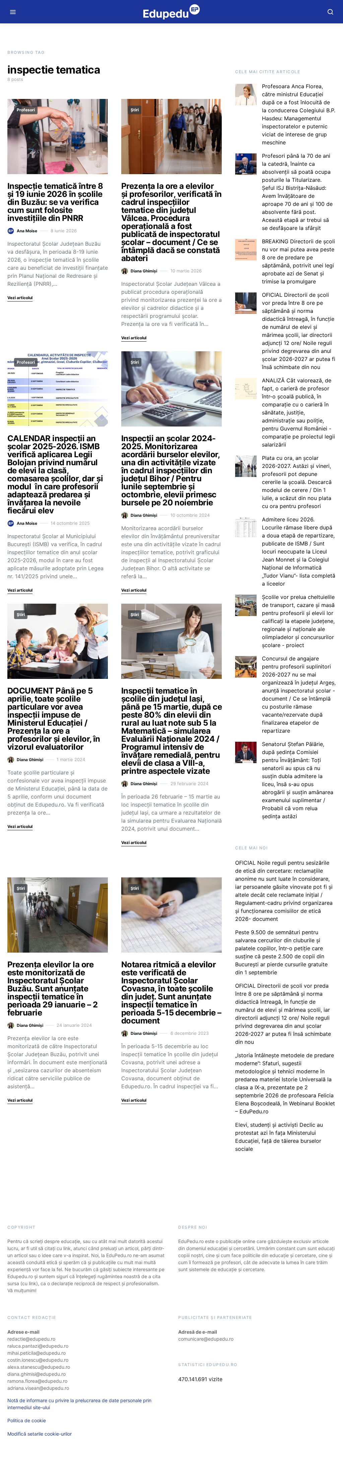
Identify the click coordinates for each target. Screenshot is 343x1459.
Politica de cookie (26, 1420)
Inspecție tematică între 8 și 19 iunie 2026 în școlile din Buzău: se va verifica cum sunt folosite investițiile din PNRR (55, 202)
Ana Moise (27, 230)
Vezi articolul (19, 297)
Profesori (26, 109)
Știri (135, 109)
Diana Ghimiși (144, 270)
